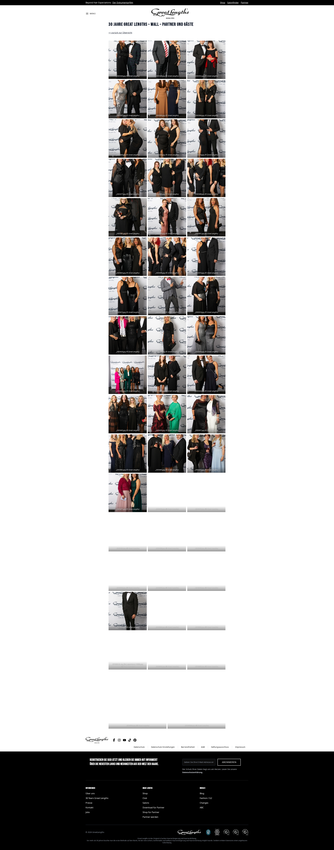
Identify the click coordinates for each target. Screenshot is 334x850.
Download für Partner (153, 807)
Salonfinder (233, 2)
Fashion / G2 (206, 798)
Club (145, 798)
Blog (202, 793)
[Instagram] (119, 740)
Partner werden (150, 817)
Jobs (88, 812)
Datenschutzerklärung (192, 772)
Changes (204, 802)
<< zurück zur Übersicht (120, 32)
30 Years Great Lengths (97, 798)
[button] (128, 60)
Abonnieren (229, 762)
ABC (202, 807)
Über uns (90, 793)
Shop (222, 2)
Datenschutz (139, 747)
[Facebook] (114, 740)
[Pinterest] (134, 740)
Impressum (240, 747)
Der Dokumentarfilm (122, 2)
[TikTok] (129, 740)
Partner (244, 2)
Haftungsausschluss (220, 747)
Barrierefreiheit (188, 747)
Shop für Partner (151, 812)
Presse (89, 802)
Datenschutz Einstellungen (163, 747)
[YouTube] (124, 740)
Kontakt (89, 807)
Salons (146, 802)
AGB (203, 747)
